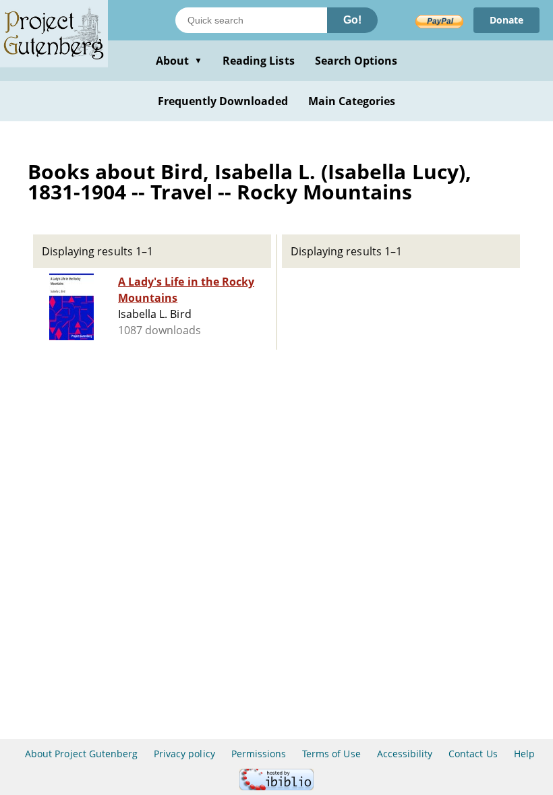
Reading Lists (259, 60)
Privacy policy (184, 753)
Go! (352, 20)
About (179, 60)
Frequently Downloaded (223, 101)
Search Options (356, 60)
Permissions (258, 753)
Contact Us (472, 753)
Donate (506, 19)
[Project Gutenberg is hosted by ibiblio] (276, 786)
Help (524, 753)
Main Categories (352, 101)
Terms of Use (331, 753)
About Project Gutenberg (81, 753)
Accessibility (405, 753)
